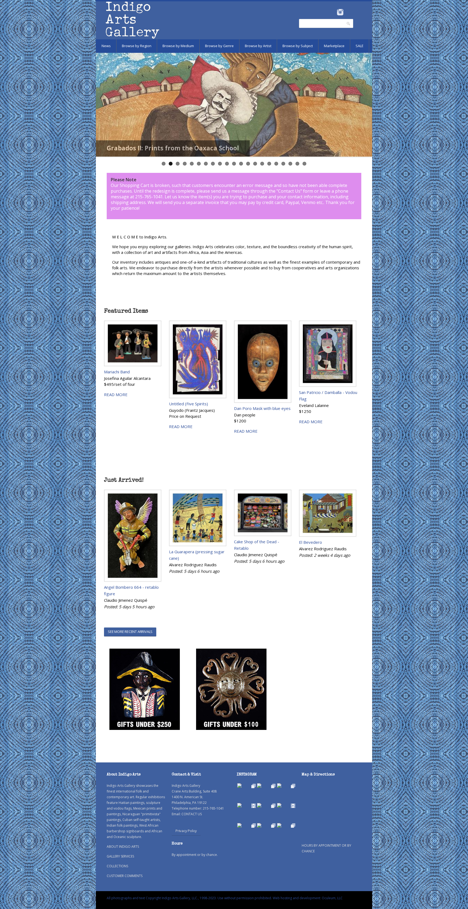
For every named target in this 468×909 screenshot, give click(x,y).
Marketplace (334, 45)
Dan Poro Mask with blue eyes (262, 408)
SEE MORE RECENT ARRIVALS (130, 631)
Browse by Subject (297, 45)
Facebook (332, 12)
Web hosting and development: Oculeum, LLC (308, 898)
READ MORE (116, 394)
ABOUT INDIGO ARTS (123, 846)
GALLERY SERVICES (120, 856)
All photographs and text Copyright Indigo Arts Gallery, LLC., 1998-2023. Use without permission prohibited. (189, 898)
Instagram (340, 12)
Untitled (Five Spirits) (188, 403)
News (106, 45)
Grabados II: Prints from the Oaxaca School (173, 148)
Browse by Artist (258, 45)
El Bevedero (310, 542)
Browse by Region (136, 45)
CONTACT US (191, 814)
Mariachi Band (117, 371)
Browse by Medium (178, 45)
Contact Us (289, 191)
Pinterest (348, 12)
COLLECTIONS (117, 866)
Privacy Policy (186, 830)
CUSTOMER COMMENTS (124, 876)
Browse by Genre (219, 45)
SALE (359, 45)
